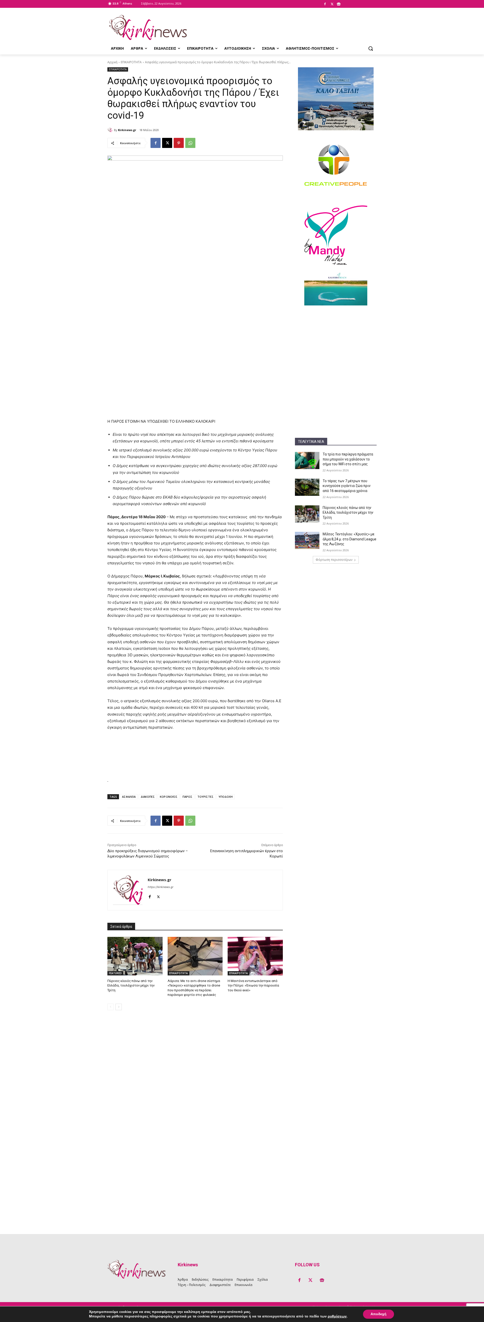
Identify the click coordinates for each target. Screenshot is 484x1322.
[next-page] (118, 1007)
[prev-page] (110, 1007)
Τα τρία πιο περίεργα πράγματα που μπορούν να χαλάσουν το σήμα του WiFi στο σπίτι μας (348, 459)
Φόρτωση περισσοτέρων (334, 560)
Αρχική (112, 62)
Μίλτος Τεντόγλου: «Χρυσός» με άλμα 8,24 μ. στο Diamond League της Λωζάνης (349, 539)
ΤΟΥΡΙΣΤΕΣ (205, 796)
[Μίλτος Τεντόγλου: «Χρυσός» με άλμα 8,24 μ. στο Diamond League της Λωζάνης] (307, 540)
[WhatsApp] (190, 143)
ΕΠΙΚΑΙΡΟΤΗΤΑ (131, 62)
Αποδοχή (378, 1314)
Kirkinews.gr (127, 130)
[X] (332, 4)
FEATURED (115, 973)
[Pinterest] (179, 143)
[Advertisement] (336, 343)
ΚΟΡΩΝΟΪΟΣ (168, 796)
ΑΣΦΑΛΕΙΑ (129, 796)
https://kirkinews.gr (160, 887)
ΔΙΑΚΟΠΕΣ (148, 796)
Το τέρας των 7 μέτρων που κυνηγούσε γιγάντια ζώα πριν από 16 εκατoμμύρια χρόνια (347, 486)
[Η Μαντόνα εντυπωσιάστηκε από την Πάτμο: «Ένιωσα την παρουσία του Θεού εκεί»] (255, 956)
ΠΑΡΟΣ (187, 796)
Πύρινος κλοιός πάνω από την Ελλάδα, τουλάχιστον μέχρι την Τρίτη (348, 512)
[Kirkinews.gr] (147, 27)
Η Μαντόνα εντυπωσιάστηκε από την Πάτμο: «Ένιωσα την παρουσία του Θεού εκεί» (253, 985)
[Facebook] (325, 4)
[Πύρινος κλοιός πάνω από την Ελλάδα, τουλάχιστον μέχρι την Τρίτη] (307, 513)
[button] (371, 48)
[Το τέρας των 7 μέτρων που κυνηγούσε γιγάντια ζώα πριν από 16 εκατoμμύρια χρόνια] (307, 487)
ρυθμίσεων (337, 1316)
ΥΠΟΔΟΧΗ (226, 796)
